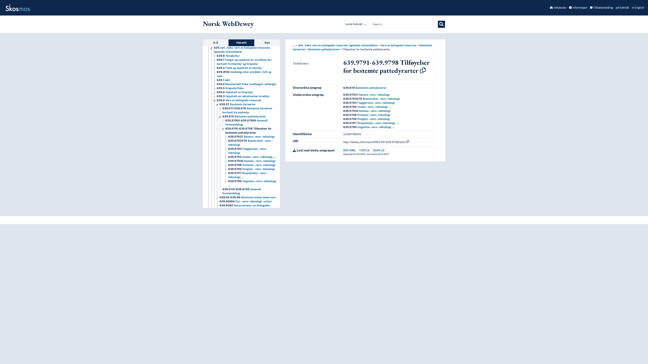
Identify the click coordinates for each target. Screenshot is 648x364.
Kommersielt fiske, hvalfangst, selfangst (246, 84)
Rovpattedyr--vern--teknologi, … (371, 123)
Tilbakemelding (603, 7)
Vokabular (559, 7)
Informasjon (579, 7)
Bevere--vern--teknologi (251, 136)
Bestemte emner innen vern (248, 197)
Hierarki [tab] (241, 42)
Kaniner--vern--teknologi (251, 161)
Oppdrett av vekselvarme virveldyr (243, 96)
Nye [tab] (267, 42)
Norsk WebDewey (228, 23)
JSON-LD (379, 150)
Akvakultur (228, 55)
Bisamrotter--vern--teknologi (371, 98)
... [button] (294, 45)
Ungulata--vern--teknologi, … (369, 127)
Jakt (223, 80)
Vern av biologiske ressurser (239, 100)
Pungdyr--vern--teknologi (251, 169)
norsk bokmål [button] (354, 24)
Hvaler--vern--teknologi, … (252, 157)
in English (638, 7)
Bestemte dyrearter (238, 104)
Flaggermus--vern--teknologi (369, 102)
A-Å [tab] (215, 42)
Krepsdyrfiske (230, 88)
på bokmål (622, 7)
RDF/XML (349, 150)
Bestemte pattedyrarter (244, 116)
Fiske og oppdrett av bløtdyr (239, 68)
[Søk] (441, 24)
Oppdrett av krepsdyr (235, 92)
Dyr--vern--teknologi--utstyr (246, 201)
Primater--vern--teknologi (251, 165)
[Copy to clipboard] (423, 70)
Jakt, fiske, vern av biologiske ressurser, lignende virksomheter (338, 45)
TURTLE (364, 150)
